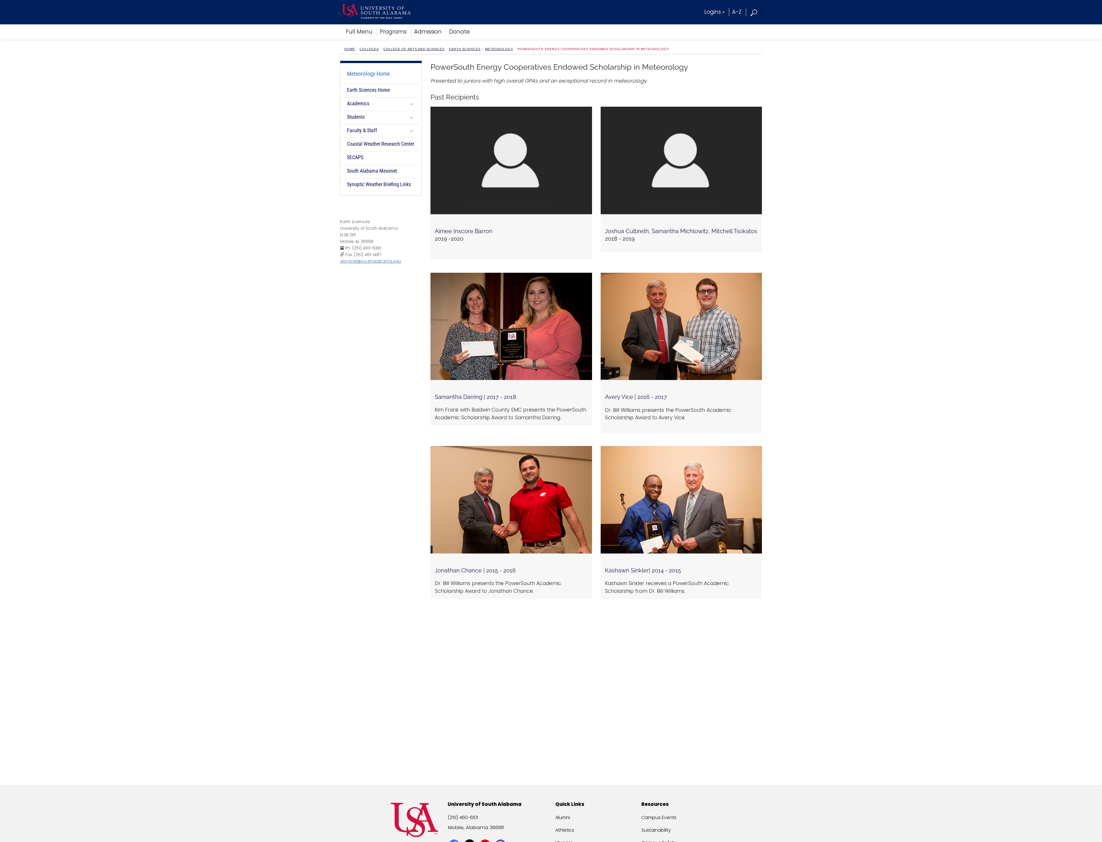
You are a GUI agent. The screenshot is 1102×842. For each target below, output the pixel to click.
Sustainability (656, 830)
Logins (712, 12)
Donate (459, 32)
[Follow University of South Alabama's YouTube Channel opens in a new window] (486, 834)
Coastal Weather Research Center (380, 144)
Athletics (564, 830)
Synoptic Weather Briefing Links (379, 184)
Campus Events (658, 817)
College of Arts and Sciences (414, 49)
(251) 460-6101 (463, 817)
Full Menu (359, 32)
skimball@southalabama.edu (370, 261)
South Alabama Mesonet (372, 171)
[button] (754, 12)
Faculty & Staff (362, 130)
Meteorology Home (368, 73)
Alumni (562, 817)
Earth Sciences (464, 49)
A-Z (737, 12)
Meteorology (499, 49)
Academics (358, 103)
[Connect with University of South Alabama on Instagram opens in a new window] (501, 834)
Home (349, 49)
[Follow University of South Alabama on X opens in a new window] (470, 834)
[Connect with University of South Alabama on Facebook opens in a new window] (455, 834)
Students (356, 117)
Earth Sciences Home (368, 90)
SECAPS (355, 157)
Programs (393, 32)
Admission (428, 32)
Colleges (369, 49)
